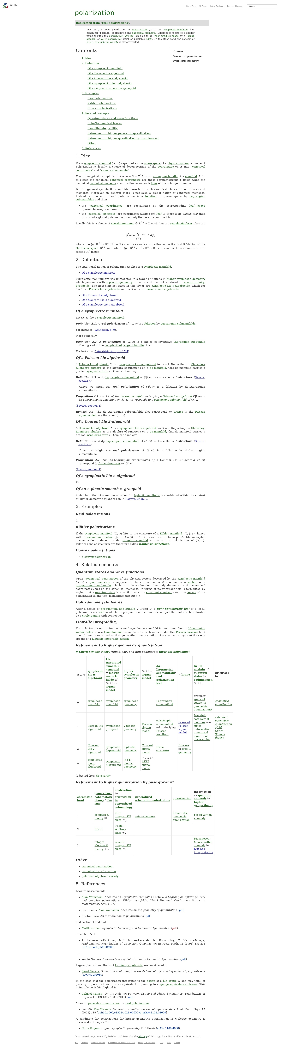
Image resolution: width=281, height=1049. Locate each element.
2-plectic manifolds (147, 495)
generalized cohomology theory (103, 797)
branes (178, 411)
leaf (158, 213)
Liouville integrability (103, 128)
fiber (154, 183)
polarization (161, 800)
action (151, 980)
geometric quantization (104, 1003)
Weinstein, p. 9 (105, 329)
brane (185, 674)
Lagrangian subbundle (189, 341)
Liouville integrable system (110, 638)
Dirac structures (109, 463)
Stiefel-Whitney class (120, 829)
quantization (110, 578)
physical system (178, 163)
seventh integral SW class (123, 845)
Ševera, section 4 (88, 405)
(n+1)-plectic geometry (130, 763)
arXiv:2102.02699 (154, 1012)
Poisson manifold (131, 396)
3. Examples (90, 93)
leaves (191, 592)
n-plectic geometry (119, 282)
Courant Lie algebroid (94, 428)
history (142, 1036)
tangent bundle (133, 345)
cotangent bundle (165, 176)
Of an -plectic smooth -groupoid (112, 88)
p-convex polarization (96, 556)
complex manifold (135, 540)
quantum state (100, 582)
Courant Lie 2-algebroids (161, 289)
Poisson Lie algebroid (94, 364)
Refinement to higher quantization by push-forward (123, 138)
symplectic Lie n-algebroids (170, 285)
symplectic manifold (175, 29)
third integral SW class (123, 816)
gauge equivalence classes (178, 984)
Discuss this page (235, 6)
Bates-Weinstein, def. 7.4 (111, 351)
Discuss (84, 1043)
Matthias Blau (91, 928)
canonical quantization (97, 866)
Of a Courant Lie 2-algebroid (108, 78)
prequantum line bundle (93, 585)
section (192, 582)
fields (110, 679)
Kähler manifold (171, 533)
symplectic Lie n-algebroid (138, 364)
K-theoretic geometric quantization (181, 816)
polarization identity (121, 36)
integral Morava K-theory (101, 845)
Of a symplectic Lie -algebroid (110, 83)
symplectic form (181, 223)
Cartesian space (87, 248)
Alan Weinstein (92, 896)
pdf (181, 909)
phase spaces (139, 29)
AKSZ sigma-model (146, 765)
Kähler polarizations (102, 103)
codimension (203, 679)
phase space (152, 163)
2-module (200, 715)
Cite (161, 1043)
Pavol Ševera (90, 971)
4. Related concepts (95, 113)
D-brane (183, 745)
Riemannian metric (98, 537)
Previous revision (98, 1043)
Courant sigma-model (147, 749)
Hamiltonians (113, 631)
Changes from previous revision (121, 1043)
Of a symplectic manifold (105, 68)
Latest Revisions (217, 6)
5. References (91, 148)
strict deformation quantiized (202, 729)
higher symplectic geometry (186, 278)
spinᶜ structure (145, 816)
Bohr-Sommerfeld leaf (173, 608)
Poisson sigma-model (147, 727)
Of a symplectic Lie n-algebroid (103, 304)
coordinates (166, 166)
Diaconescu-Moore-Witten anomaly (203, 842)
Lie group (170, 980)
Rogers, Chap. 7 (136, 498)
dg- (158, 665)
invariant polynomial (174, 651)
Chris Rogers (91, 1028)
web (130, 997)
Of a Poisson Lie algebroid (106, 73)
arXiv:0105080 (92, 974)
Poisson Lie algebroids (104, 289)
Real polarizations (100, 98)
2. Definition (90, 63)
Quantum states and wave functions (113, 118)
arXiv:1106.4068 (168, 1028)
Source (177, 1043)
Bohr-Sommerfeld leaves (105, 123)
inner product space (166, 36)
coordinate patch (122, 223)
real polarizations (137, 1003)
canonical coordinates (125, 179)
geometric (92, 578)
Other (92, 143)
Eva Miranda (102, 1009)
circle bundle (91, 615)
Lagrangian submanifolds (178, 323)
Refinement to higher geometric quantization (119, 133)
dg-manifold (158, 367)
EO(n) (98, 829)
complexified (113, 345)
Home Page (191, 6)
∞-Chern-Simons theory (93, 651)
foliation (150, 196)
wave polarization (111, 39)
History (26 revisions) (147, 1043)
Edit (76, 1043)
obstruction (123, 790)
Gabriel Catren (92, 993)
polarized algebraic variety (102, 42)
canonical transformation (99, 871)
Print (169, 1043)
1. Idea (86, 58)
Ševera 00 (103, 775)
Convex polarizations (102, 108)
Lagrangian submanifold (122, 377)
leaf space (197, 205)
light (148, 39)
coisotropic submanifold (170, 399)
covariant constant (159, 592)
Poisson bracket (187, 631)
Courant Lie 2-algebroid (94, 749)
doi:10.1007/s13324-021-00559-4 (119, 1012)
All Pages (203, 6)
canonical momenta (144, 32)
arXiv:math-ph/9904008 (98, 946)
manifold (191, 176)
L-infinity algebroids (129, 965)
